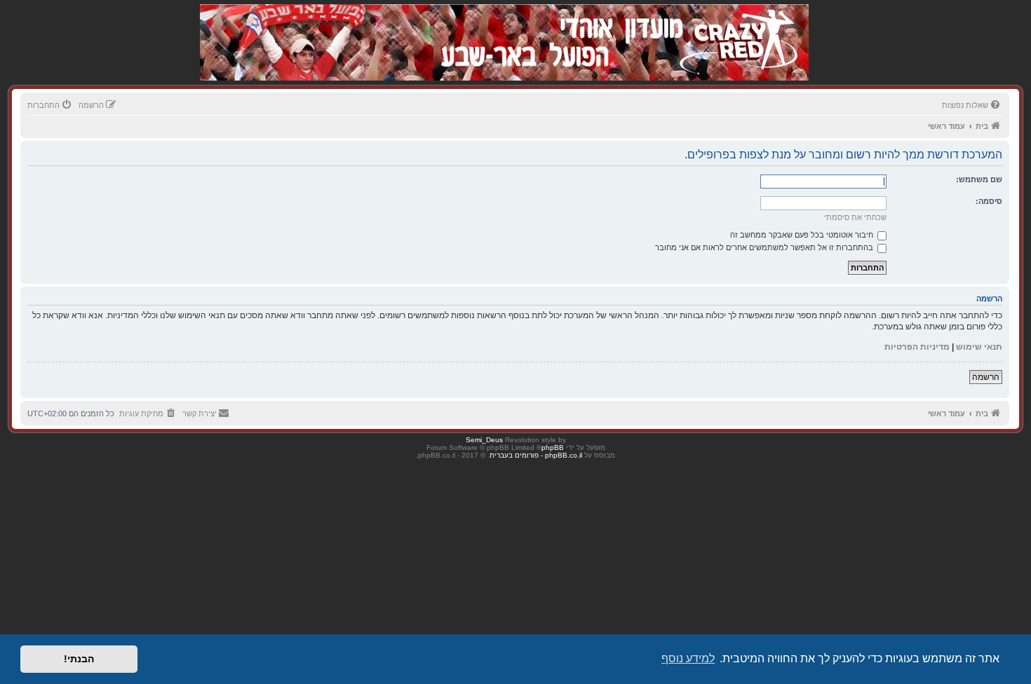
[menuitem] (972, 105)
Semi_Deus (484, 440)
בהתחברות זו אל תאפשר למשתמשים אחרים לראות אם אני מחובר (765, 247)
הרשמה (985, 377)
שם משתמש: (979, 179)
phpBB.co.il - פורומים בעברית (536, 455)
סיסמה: (989, 201)
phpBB (552, 447)
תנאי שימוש (979, 347)
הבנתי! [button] (79, 658)
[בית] (734, 27)
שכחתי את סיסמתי (855, 217)
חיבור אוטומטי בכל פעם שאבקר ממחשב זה (802, 235)
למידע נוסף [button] (688, 658)
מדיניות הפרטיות (917, 347)
